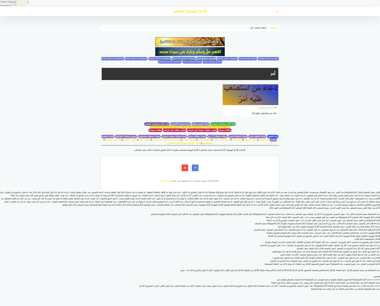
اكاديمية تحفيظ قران (206, 58)
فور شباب (264, 140)
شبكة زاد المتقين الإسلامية (166, 140)
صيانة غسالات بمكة (197, 136)
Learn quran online (247, 58)
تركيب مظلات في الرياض (174, 130)
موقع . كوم (144, 140)
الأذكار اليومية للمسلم (190, 11)
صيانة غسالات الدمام (238, 136)
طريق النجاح (189, 140)
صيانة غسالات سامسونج (149, 136)
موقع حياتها (204, 140)
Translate (21, 5)
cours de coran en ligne (183, 58)
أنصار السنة (165, 181)
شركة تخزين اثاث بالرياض (218, 127)
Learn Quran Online (192, 62)
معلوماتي (208, 143)
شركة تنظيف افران (257, 136)
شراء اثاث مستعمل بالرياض (223, 124)
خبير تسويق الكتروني (180, 124)
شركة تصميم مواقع (200, 124)
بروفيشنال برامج (221, 140)
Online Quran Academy (136, 58)
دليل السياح (250, 140)
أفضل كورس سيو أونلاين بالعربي (183, 143)
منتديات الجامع (113, 140)
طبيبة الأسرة (130, 140)
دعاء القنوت (272, 136)
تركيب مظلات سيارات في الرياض (202, 130)
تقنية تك (237, 140)
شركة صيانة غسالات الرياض (174, 136)
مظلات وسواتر (225, 130)
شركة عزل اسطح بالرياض (194, 127)
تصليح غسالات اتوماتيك (126, 136)
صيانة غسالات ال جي (217, 136)
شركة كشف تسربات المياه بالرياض (166, 127)
